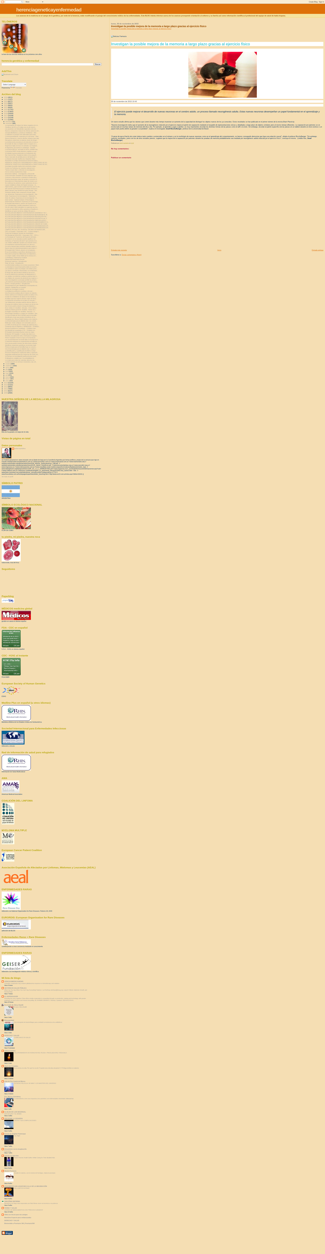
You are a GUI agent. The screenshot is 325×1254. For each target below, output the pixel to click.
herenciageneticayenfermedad (48, 9)
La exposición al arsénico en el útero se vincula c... (20, 300)
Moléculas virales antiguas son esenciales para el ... (21, 323)
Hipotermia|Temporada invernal (14, 259)
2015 (6, 119)
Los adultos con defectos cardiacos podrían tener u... (21, 276)
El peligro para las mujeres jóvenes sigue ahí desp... (21, 298)
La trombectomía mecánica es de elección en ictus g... (22, 142)
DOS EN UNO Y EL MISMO (13, 1114)
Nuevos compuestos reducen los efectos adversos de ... (22, 131)
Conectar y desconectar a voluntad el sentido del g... (21, 177)
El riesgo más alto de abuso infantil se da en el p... (20, 272)
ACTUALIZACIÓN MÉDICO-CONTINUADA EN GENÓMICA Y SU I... (26, 213)
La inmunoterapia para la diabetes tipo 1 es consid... (21, 321)
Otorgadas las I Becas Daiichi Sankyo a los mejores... (21, 319)
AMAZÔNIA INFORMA (12, 1201)
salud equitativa (20, 448)
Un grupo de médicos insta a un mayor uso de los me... (22, 304)
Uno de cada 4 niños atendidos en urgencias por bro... (21, 207)
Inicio (219, 250)
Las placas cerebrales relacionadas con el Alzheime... (21, 270)
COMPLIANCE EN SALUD (22, 1037)
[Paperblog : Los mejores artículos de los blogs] (8, 602)
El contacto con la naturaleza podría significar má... (20, 239)
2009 (6, 393)
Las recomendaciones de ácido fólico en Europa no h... (22, 339)
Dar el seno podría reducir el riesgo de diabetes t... (20, 306)
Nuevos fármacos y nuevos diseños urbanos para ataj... (22, 138)
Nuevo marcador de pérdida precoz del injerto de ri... (21, 157)
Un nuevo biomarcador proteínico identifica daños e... (21, 246)
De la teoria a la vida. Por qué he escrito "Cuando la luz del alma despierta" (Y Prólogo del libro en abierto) (46, 1068)
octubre (8, 364)
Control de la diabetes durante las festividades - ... (20, 233)
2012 (6, 387)
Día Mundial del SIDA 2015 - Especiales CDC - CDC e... (22, 235)
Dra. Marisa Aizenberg (12, 1096)
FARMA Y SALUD (10, 1208)
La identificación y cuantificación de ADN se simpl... (20, 351)
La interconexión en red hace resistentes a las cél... (21, 362)
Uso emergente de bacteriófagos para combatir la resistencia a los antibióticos (38, 1022)
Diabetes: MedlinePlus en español (15, 287)
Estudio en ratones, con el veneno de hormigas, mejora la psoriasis (34, 1173)
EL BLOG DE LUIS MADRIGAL (15, 1112)
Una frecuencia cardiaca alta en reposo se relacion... (21, 293)
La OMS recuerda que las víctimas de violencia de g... (21, 324)
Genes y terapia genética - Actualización (17, 283)
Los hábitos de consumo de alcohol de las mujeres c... (21, 278)
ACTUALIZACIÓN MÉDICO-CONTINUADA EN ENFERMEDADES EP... (27, 226)
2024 (6, 101)
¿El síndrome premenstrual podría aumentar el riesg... (21, 282)
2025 (6, 99)
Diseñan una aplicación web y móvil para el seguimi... (21, 336)
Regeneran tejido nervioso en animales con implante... (21, 146)
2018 (6, 113)
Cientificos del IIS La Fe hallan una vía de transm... (20, 127)
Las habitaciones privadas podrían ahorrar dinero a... (21, 302)
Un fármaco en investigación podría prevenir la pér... (21, 356)
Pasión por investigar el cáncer (14, 289)
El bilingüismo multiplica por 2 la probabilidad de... (20, 358)
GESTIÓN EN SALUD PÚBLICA (15, 988)
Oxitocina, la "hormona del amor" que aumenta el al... (21, 241)
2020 (6, 109)
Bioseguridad (9, 1020)
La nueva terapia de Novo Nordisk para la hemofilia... (21, 315)
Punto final (7, 1151)
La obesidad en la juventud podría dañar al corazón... (21, 267)
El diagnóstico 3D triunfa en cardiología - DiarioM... (20, 147)
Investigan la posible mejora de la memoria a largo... (21, 166)
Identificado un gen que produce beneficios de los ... (21, 317)
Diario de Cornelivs (11, 1066)
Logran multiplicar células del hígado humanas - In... (21, 185)
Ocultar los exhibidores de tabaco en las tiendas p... (21, 296)
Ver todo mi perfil (7, 477)
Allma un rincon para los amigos (16, 1214)
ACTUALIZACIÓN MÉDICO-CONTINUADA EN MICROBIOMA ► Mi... (26, 214)
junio (7, 371)
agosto (7, 367)
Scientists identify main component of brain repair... (20, 192)
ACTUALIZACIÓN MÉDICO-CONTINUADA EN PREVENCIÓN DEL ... (26, 216)
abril (6, 375)
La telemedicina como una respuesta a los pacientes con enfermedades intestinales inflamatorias (44, 1098)
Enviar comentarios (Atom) (131, 255)
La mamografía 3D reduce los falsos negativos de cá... (22, 125)
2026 (6, 97)
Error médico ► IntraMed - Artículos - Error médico (21, 308)
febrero (7, 379)
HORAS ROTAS (9, 1051)
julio (6, 369)
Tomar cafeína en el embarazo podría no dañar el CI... (21, 295)
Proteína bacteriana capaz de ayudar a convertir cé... (21, 179)
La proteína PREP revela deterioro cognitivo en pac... (21, 151)
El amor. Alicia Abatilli (20, 1007)
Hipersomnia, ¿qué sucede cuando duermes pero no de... (23, 186)
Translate (18, 88)
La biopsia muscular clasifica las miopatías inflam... (20, 159)
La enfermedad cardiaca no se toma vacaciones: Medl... (22, 265)
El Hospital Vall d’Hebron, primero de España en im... (21, 203)
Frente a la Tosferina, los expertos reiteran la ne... (20, 168)
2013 (6, 385)
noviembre (8, 123)
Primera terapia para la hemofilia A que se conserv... (21, 347)
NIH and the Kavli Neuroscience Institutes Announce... (21, 188)
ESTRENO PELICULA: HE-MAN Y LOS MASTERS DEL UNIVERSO (35, 1083)
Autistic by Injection (11, 1156)
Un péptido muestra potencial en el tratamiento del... (21, 153)
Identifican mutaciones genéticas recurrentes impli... (21, 345)
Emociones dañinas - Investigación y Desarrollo (19, 174)
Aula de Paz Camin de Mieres (14, 1081)
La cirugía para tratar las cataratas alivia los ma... (20, 360)
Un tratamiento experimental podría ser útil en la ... (20, 244)
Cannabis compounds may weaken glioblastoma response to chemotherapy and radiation (31, 983)
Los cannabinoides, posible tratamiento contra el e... (21, 205)
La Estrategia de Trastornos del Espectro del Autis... (21, 237)
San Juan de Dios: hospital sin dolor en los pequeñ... (21, 155)
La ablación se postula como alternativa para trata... (21, 134)
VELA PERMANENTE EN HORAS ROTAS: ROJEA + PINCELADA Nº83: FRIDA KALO (40, 1053)
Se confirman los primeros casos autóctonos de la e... (21, 183)
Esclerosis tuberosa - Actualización (16, 261)
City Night (17, 1136)
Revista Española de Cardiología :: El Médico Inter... (21, 328)
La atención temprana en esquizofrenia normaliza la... (21, 341)
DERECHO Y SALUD (11, 1035)
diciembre (8, 121)
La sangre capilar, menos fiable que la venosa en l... (21, 255)
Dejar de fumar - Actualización (14, 263)
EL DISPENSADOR (11, 996)
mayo (7, 373)
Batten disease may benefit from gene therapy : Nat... (21, 190)
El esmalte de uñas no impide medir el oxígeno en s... (21, 144)
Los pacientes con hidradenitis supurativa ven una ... (21, 129)
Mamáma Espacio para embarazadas (17, 1217)
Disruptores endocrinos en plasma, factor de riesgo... (21, 140)
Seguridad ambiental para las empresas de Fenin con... (22, 354)
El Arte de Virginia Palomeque (15, 1134)
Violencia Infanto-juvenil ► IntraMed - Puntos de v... (21, 309)
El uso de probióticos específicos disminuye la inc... (21, 252)
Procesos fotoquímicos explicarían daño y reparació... (21, 352)
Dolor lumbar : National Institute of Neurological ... (20, 200)
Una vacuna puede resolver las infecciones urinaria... (21, 343)
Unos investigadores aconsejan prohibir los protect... (21, 280)
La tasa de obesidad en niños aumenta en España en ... (22, 209)
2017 (6, 115)
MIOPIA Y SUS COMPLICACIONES (25, 1120)
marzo (7, 377)
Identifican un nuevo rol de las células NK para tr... (20, 211)
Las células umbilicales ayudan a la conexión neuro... (21, 242)
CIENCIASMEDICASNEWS (13, 981)
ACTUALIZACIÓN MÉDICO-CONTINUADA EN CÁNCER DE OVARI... (26, 224)
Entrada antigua (317, 250)
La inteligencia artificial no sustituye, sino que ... (19, 291)
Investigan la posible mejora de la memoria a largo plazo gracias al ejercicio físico (141, 29)
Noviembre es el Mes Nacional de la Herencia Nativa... (22, 160)
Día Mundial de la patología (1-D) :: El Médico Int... (20, 330)
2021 (6, 107)
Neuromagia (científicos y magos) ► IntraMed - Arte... (21, 313)
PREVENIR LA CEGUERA (13, 1118)
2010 (6, 391)
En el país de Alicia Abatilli (13, 1005)
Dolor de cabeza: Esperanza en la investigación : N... (21, 198)
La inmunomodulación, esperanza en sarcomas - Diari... (22, 136)
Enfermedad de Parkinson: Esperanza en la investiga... (22, 201)
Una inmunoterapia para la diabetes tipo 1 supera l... (21, 349)
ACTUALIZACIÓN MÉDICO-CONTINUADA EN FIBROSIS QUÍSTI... (26, 220)
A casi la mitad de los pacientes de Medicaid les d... (20, 274)
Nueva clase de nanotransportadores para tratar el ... (21, 248)
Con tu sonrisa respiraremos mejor (16, 172)
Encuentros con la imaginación (15, 1149)
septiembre (9, 365)
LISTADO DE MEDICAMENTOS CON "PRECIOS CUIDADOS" (23, 1210)
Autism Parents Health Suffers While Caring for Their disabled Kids (34, 1157)
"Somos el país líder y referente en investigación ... (20, 170)
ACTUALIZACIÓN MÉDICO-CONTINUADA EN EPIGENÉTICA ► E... (26, 218)
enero (7, 380)
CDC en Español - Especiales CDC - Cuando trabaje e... (22, 231)
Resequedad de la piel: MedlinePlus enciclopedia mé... (21, 285)
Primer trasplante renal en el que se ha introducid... (20, 337)
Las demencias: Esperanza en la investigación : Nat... (21, 194)
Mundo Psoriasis (10, 1171)
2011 (6, 389)
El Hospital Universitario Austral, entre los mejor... (20, 332)
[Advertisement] (130, 231)
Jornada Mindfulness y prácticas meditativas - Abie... (21, 133)
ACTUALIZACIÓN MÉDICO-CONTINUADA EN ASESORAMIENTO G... (27, 222)
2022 (6, 105)
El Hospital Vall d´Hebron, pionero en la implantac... (20, 250)
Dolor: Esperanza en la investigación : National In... (20, 196)
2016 (6, 117)
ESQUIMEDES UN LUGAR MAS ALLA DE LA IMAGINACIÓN (25, 1186)
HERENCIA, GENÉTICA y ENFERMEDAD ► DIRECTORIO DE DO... (26, 162)
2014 (6, 383)
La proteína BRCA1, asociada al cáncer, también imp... (22, 149)
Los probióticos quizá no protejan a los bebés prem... (21, 268)
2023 (6, 103)
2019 (6, 111)
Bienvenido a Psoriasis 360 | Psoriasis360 (19, 1223)
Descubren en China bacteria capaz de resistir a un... (21, 181)
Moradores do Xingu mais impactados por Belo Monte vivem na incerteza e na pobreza (31, 1203)
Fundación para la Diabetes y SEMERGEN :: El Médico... (22, 326)
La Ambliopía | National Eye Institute (16, 257)
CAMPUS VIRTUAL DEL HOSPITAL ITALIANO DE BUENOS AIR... (25, 229)
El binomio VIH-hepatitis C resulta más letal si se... (20, 334)
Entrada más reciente (119, 250)
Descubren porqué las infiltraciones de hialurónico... (21, 254)
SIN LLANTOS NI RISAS (21, 1188)
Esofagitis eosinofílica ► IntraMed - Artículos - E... (20, 311)
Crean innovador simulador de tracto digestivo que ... (21, 175)
